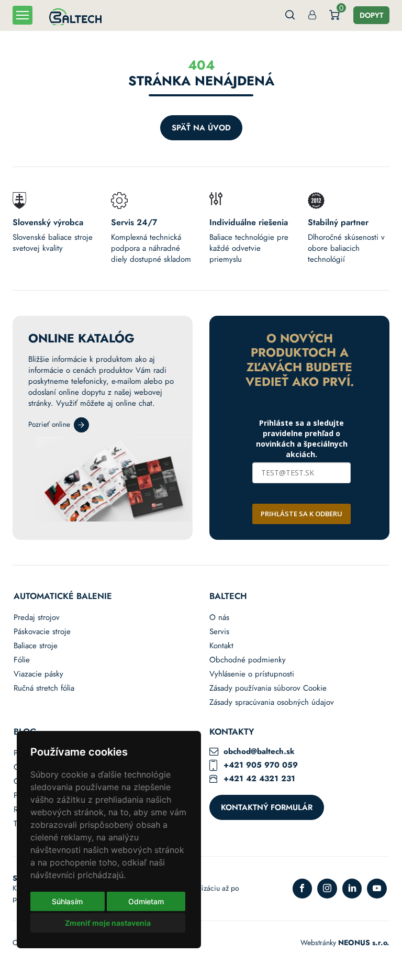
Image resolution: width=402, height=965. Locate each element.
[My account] (312, 15)
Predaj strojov (37, 617)
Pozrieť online (49, 424)
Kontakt (221, 645)
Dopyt (371, 15)
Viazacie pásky (38, 674)
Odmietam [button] (146, 901)
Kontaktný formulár (266, 807)
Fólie (22, 660)
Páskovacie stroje (42, 631)
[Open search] (290, 15)
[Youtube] (377, 889)
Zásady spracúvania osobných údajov (271, 702)
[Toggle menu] (22, 15)
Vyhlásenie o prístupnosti (251, 674)
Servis (219, 631)
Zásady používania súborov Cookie (268, 688)
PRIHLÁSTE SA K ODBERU (301, 513)
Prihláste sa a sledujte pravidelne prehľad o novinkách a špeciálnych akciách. (302, 438)
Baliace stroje (36, 645)
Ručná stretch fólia (44, 688)
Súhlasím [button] (67, 901)
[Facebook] (302, 889)
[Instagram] (327, 889)
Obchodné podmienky (247, 660)
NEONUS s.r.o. (363, 942)
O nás (219, 617)
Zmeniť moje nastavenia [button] (108, 922)
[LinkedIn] (352, 889)
